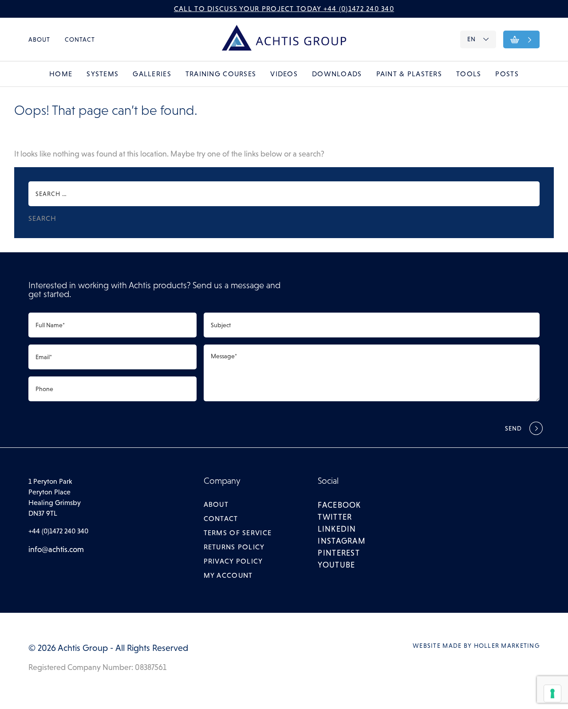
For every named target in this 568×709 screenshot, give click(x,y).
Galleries (152, 74)
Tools (468, 74)
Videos (284, 74)
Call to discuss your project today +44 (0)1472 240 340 (284, 8)
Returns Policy (234, 547)
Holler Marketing (507, 645)
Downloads (337, 74)
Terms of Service (238, 533)
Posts (506, 74)
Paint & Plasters (409, 74)
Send (513, 428)
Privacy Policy (233, 561)
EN (471, 39)
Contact (80, 39)
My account (228, 575)
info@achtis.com (56, 549)
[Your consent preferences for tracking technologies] (552, 693)
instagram (342, 541)
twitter (335, 517)
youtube (336, 564)
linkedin (337, 529)
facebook (339, 505)
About (39, 39)
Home (60, 74)
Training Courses (220, 74)
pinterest (339, 552)
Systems (102, 74)
